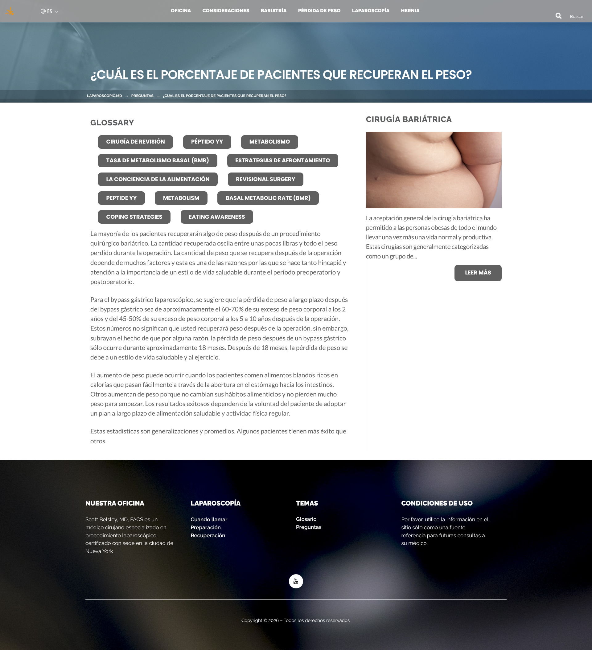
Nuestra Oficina (114, 503)
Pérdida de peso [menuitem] (319, 11)
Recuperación (208, 535)
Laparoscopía (216, 503)
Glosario (306, 519)
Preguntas (142, 96)
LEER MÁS (478, 273)
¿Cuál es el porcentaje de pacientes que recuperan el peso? (224, 96)
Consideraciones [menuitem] (226, 11)
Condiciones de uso (437, 503)
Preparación (206, 527)
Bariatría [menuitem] (273, 11)
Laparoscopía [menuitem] (370, 11)
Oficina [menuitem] (181, 11)
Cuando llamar (209, 519)
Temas (307, 503)
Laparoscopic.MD (104, 96)
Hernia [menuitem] (410, 11)
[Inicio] (7, 11)
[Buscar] (555, 15)
